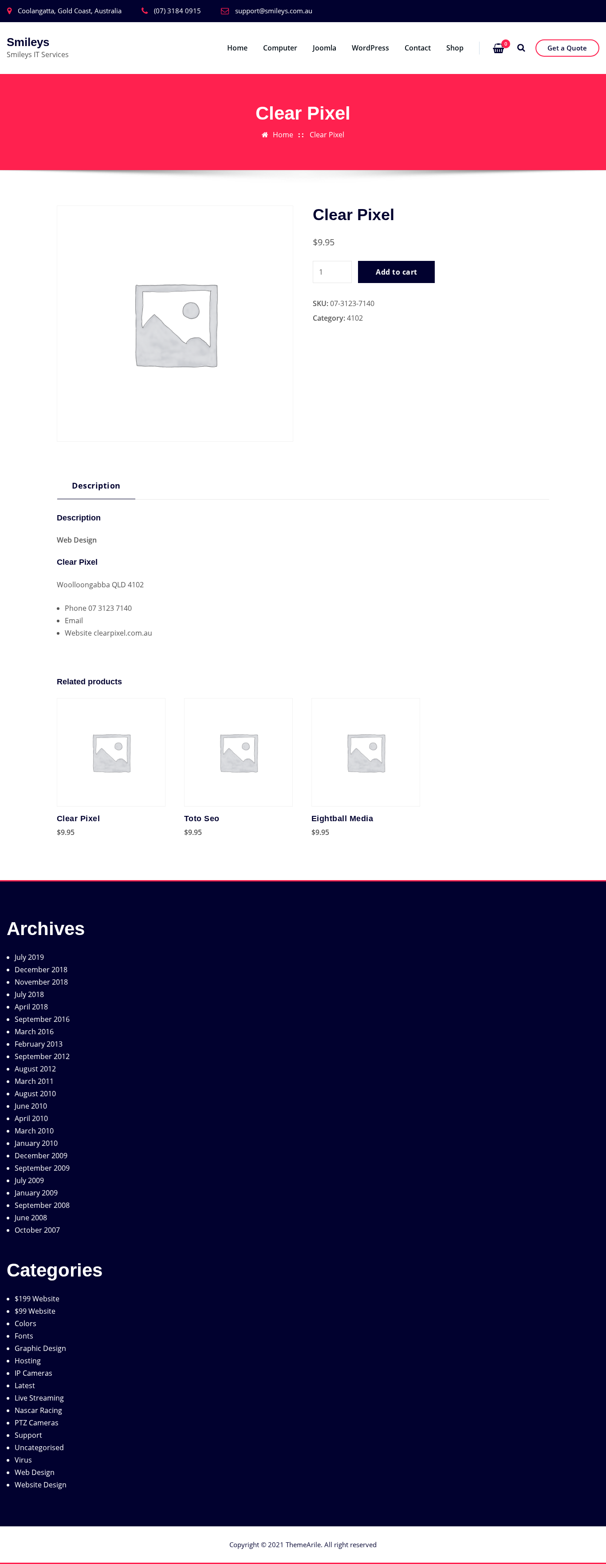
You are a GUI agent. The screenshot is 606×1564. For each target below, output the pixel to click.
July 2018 (29, 994)
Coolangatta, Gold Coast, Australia (70, 10)
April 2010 (31, 1118)
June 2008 (31, 1217)
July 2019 (29, 957)
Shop (455, 48)
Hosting (28, 1361)
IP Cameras (33, 1373)
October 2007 (37, 1230)
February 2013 (39, 1044)
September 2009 (42, 1168)
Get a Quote (567, 47)
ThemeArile (303, 1544)
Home (237, 48)
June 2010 (31, 1106)
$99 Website (35, 1311)
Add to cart (396, 272)
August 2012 (35, 1069)
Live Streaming (39, 1398)
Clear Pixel (327, 135)
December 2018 (41, 969)
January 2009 (36, 1193)
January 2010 (36, 1143)
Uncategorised (39, 1447)
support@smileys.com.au (273, 10)
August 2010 (35, 1093)
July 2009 (29, 1180)
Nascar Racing (38, 1410)
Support (28, 1435)
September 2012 (42, 1056)
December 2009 (41, 1155)
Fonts (24, 1336)
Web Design (35, 1472)
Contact (418, 48)
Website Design (41, 1485)
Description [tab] (96, 485)
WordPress (370, 48)
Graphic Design (40, 1348)
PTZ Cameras (37, 1423)
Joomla (324, 48)
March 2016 (34, 1031)
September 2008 (42, 1205)
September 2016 (42, 1019)
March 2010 (34, 1131)
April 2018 (31, 1007)
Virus (23, 1460)
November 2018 (41, 982)
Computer (280, 48)
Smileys (28, 42)
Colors (25, 1323)
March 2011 (34, 1081)
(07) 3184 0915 (177, 10)
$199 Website (37, 1299)
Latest (25, 1385)
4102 (355, 318)
